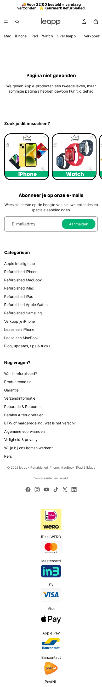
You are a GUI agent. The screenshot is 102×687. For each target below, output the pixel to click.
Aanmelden (78, 224)
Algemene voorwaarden (24, 431)
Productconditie (17, 381)
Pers (8, 456)
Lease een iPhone (19, 329)
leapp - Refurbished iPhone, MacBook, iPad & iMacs (57, 467)
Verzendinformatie (19, 398)
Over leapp (66, 36)
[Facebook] (28, 489)
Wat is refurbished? (20, 373)
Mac (7, 36)
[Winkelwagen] (95, 21)
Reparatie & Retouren (22, 406)
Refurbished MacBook (23, 280)
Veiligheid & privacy (21, 439)
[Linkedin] (74, 489)
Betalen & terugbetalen (23, 415)
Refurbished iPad (18, 296)
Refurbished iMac (19, 288)
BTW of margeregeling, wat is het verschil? (40, 423)
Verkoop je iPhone (19, 321)
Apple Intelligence (19, 263)
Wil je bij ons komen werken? (28, 448)
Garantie (11, 390)
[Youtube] (46, 489)
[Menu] (6, 22)
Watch (47, 36)
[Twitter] (65, 489)
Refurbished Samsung (23, 313)
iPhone (21, 36)
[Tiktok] (56, 489)
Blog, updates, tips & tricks (27, 346)
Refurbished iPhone (20, 271)
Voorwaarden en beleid (51, 478)
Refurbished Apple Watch (26, 304)
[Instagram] (37, 489)
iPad (34, 36)
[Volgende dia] (92, 156)
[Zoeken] (17, 21)
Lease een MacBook (21, 338)
